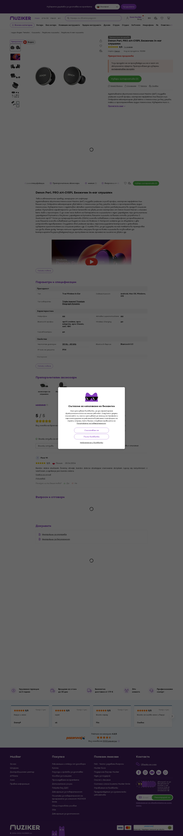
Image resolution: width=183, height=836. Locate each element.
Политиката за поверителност (91, 423)
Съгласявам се (91, 430)
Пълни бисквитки (91, 436)
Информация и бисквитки (91, 442)
